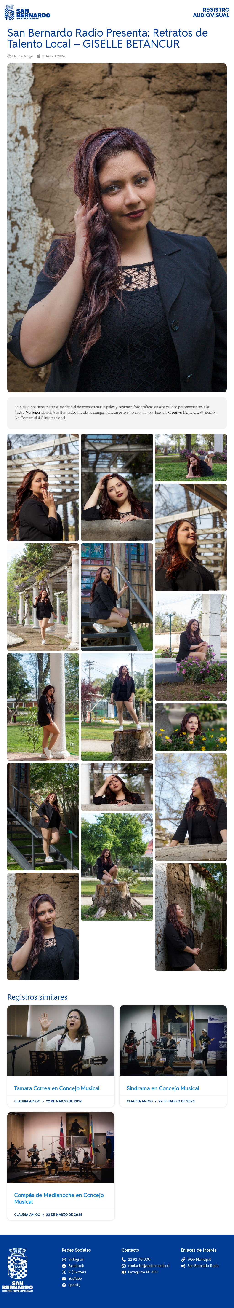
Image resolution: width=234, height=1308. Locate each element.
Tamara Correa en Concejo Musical (57, 1088)
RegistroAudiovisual (211, 12)
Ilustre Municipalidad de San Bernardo (45, 412)
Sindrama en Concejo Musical (163, 1088)
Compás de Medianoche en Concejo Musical (59, 1198)
